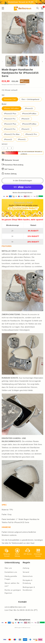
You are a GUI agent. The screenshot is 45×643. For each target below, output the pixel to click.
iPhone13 (25, 129)
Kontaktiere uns (11, 572)
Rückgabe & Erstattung (27, 581)
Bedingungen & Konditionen (29, 588)
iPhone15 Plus (10, 113)
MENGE (5, 144)
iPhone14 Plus (10, 124)
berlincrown (27, 627)
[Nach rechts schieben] (42, 61)
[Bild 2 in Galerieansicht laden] (22, 61)
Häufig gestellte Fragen (11, 577)
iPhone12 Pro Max (12, 134)
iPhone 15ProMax (11, 108)
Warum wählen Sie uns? (12, 584)
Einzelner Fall (10, 99)
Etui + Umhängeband (30, 99)
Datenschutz (28, 576)
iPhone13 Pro (9, 129)
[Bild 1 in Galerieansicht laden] (11, 61)
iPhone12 (8, 139)
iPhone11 (22, 139)
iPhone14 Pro (9, 119)
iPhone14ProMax (29, 113)
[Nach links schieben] (2, 61)
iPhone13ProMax (29, 124)
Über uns (8, 568)
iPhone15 (29, 108)
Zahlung (26, 568)
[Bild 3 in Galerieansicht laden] (34, 61)
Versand (4, 84)
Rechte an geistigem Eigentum (13, 591)
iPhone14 (25, 119)
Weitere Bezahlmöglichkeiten (23, 192)
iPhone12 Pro (31, 134)
